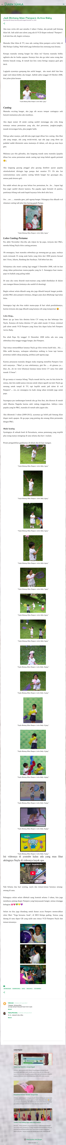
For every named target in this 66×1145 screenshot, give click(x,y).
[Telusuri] (26, 4)
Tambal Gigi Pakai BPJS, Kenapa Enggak (24, 1067)
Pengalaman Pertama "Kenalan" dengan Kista (26, 1094)
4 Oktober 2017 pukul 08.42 (20, 1003)
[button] (4, 24)
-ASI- (37, 1142)
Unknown (11, 1003)
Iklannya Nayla (16, 988)
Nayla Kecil (29, 988)
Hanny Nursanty (12, 1012)
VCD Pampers (37, 988)
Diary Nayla (14, 4)
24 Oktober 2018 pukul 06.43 (25, 1012)
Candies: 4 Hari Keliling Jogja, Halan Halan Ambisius (27, 1122)
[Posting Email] (4, 986)
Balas (10, 1009)
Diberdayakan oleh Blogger (34, 1139)
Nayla (23, 988)
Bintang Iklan (7, 988)
